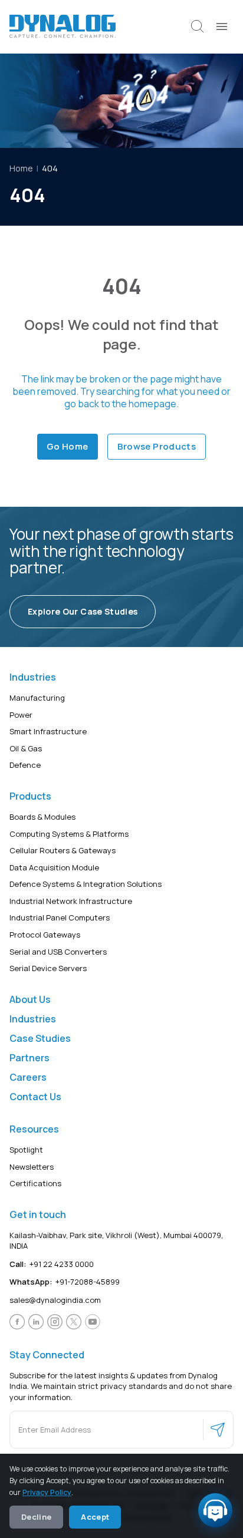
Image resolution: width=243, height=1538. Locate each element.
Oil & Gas (25, 748)
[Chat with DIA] (215, 1510)
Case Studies (40, 1038)
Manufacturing (37, 697)
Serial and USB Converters (58, 951)
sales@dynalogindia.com (55, 1300)
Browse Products (156, 446)
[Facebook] (17, 1321)
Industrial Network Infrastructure (70, 901)
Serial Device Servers (48, 968)
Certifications (35, 1183)
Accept (95, 1516)
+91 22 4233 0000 (51, 1264)
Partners (29, 1057)
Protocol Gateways (44, 934)
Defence (25, 765)
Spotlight (26, 1149)
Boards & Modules (42, 816)
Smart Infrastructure (48, 731)
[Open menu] (222, 26)
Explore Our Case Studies (82, 611)
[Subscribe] (217, 1430)
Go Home (67, 446)
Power (20, 714)
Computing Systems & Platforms (69, 834)
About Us (30, 999)
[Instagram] (55, 1321)
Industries (32, 1018)
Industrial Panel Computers (59, 918)
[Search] (197, 26)
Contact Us (35, 1096)
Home (21, 168)
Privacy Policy (46, 1492)
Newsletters (31, 1166)
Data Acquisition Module (54, 867)
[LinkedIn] (36, 1321)
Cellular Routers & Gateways (62, 850)
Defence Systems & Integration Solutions (85, 884)
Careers (28, 1077)
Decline (36, 1516)
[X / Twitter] (73, 1321)
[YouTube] (92, 1321)
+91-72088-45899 (64, 1282)
